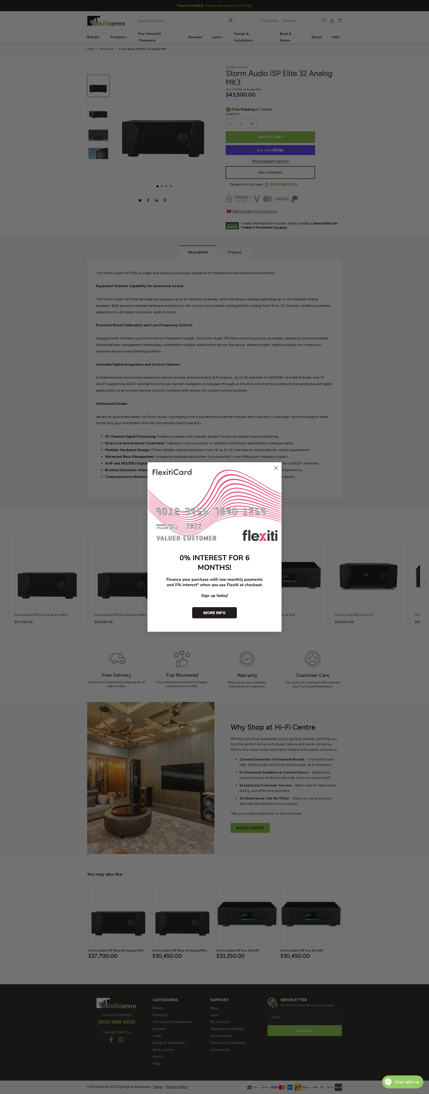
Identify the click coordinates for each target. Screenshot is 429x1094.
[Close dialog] (276, 468)
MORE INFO (214, 612)
